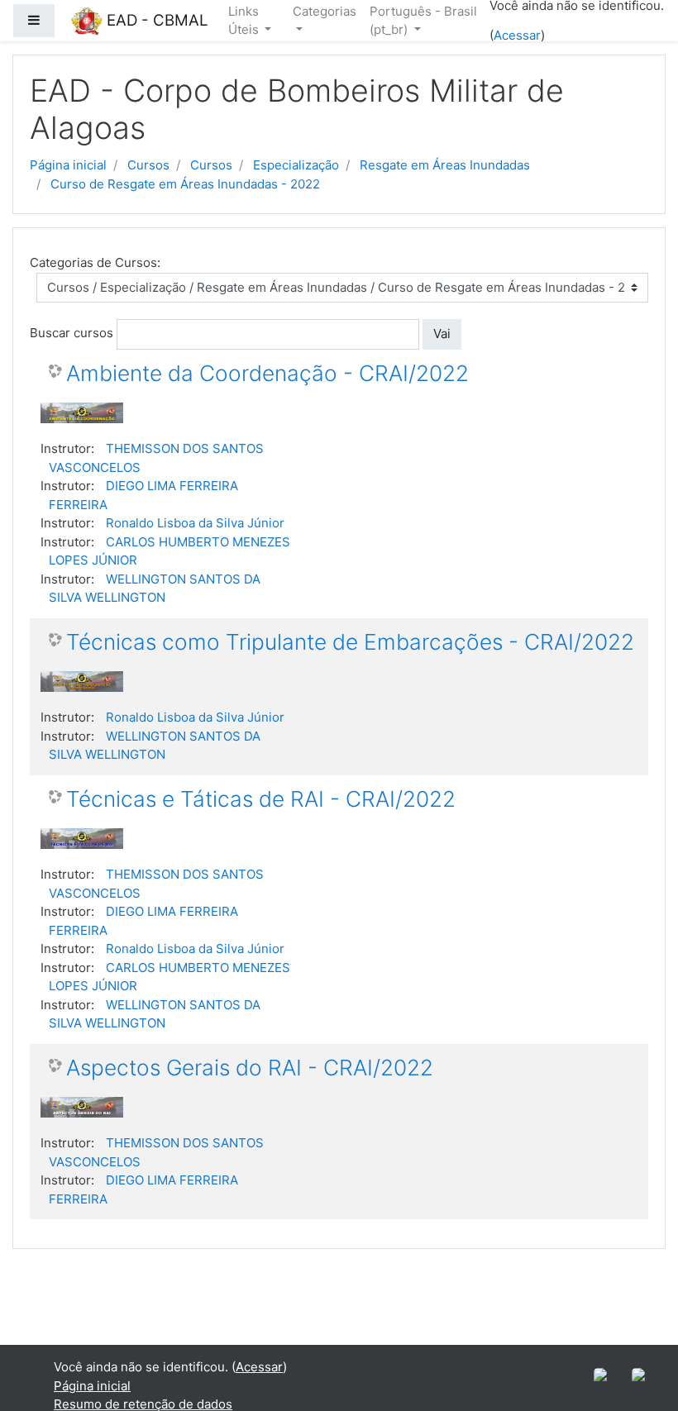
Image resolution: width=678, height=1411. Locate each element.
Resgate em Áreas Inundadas (445, 165)
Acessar (517, 35)
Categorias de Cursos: (95, 262)
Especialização (296, 165)
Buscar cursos (71, 333)
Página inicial (68, 165)
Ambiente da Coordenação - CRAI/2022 (267, 373)
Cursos (148, 165)
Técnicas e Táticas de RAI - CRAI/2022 (261, 799)
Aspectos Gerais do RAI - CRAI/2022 (249, 1067)
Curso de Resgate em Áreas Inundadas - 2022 (185, 184)
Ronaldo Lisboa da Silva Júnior (195, 523)
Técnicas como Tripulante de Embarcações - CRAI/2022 (350, 642)
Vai (442, 333)
